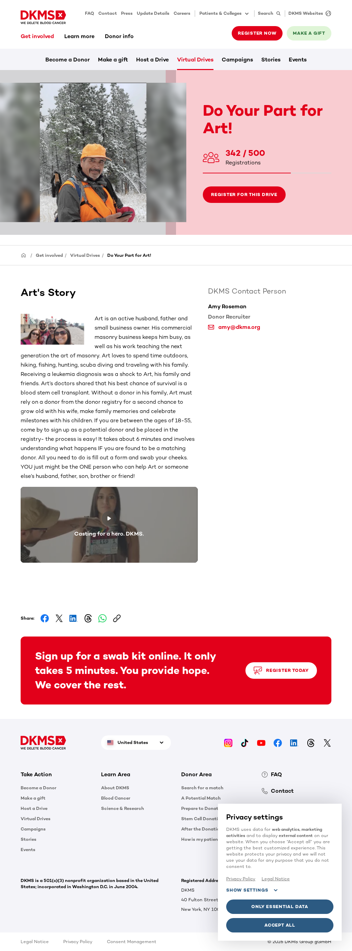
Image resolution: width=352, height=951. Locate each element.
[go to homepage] (43, 17)
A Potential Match (201, 798)
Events (298, 59)
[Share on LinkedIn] (73, 618)
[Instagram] (228, 742)
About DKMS (115, 787)
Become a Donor (67, 59)
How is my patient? (201, 839)
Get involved (37, 36)
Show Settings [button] (247, 890)
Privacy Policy (77, 941)
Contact (107, 13)
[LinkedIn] (294, 742)
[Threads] (311, 742)
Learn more (79, 36)
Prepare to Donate (201, 808)
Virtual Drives (195, 59)
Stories (270, 59)
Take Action (36, 774)
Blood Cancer (115, 798)
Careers (182, 13)
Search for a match (202, 787)
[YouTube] (261, 742)
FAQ (89, 13)
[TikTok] (245, 742)
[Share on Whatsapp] (102, 618)
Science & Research (122, 808)
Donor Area (196, 774)
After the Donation (201, 829)
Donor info (119, 36)
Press (127, 13)
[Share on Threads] (88, 618)
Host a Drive (152, 59)
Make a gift (113, 59)
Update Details (153, 13)
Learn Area (115, 774)
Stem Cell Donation (202, 818)
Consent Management (131, 941)
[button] (58, 329)
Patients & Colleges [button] (220, 13)
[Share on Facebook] (45, 618)
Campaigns (237, 59)
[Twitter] (327, 742)
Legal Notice (35, 941)
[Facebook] (278, 742)
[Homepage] (24, 254)
